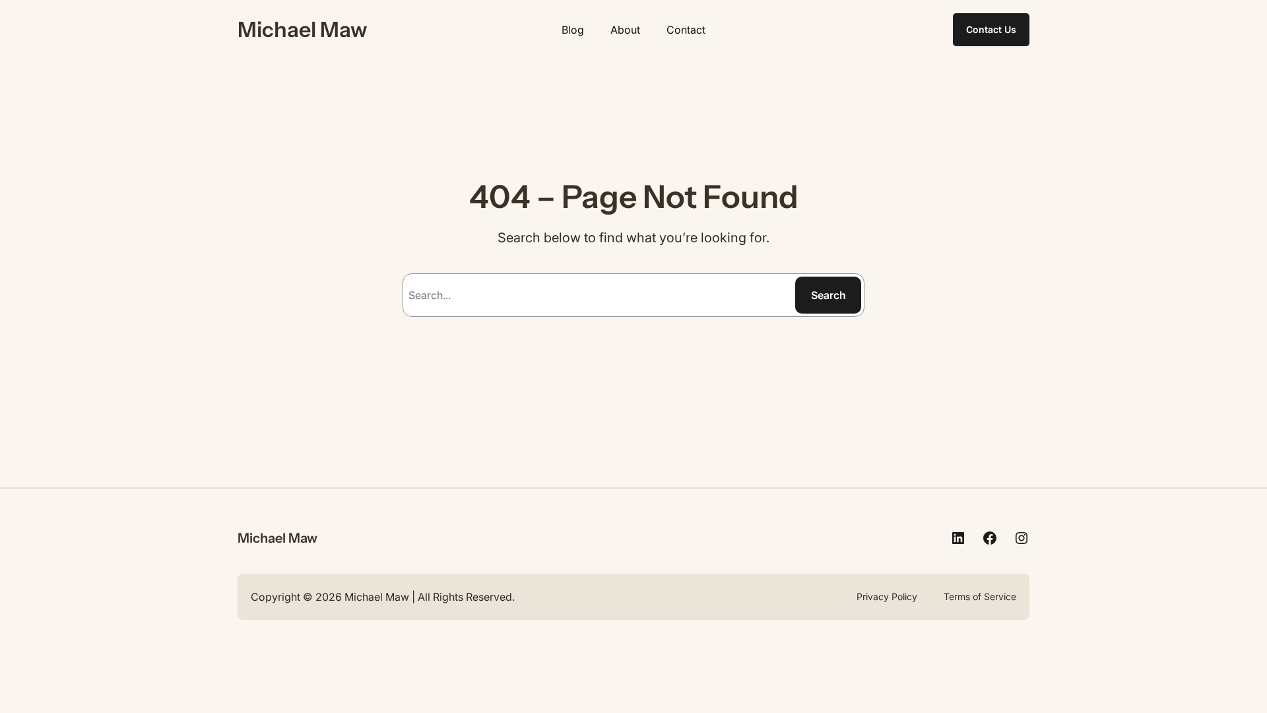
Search (828, 295)
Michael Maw (303, 29)
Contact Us (991, 29)
